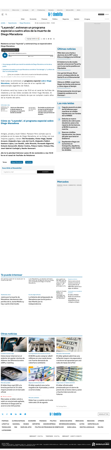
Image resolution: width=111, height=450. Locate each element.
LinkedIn (16, 414)
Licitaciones (6, 430)
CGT (33, 10)
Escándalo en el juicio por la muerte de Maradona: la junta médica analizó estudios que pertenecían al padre (46, 111)
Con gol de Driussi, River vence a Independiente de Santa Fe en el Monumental (68, 75)
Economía (33, 19)
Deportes (36, 424)
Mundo (26, 424)
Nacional (16, 424)
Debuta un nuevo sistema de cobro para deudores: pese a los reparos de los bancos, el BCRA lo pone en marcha (71, 124)
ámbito (3, 23)
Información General (67, 424)
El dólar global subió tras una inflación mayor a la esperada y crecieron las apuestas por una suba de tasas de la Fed (69, 359)
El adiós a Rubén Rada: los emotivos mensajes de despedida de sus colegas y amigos (74, 298)
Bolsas (65, 185)
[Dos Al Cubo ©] (100, 444)
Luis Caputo (25, 10)
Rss (15, 427)
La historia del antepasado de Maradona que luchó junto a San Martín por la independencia (41, 300)
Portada (5, 421)
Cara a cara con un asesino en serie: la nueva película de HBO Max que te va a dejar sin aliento (74, 284)
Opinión (76, 19)
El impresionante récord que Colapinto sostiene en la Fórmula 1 (69, 93)
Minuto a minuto (7, 396)
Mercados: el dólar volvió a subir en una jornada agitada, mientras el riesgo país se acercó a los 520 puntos (12, 402)
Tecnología (6, 427)
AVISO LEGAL (71, 427)
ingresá (107, 14)
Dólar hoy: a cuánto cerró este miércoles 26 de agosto (41, 401)
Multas (100, 427)
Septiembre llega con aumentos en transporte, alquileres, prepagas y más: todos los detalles (71, 146)
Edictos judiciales (87, 427)
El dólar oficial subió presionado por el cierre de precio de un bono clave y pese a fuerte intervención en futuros (69, 389)
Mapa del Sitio (26, 427)
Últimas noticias (18, 421)
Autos (81, 424)
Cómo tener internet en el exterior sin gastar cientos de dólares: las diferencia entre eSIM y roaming (13, 359)
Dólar (23, 19)
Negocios (66, 19)
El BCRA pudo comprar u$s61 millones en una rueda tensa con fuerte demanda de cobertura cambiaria (41, 359)
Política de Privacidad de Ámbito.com (49, 427)
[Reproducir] (5, 55)
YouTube (29, 162)
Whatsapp (25, 414)
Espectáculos (12, 23)
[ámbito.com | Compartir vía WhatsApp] (41, 39)
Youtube (20, 414)
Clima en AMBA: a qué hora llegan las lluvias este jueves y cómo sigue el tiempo (68, 84)
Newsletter (107, 18)
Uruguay (87, 19)
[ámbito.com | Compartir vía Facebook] (44, 39)
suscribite (101, 14)
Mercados (80, 421)
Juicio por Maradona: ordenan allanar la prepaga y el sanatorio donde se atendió (17, 110)
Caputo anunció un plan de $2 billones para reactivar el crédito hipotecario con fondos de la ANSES (71, 111)
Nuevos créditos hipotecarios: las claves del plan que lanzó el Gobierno (71, 135)
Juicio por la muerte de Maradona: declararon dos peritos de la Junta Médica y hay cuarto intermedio (12, 300)
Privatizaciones (41, 10)
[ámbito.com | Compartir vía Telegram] (51, 39)
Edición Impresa (49, 424)
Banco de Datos (66, 421)
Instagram (11, 414)
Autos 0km (60, 10)
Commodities (72, 185)
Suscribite (45, 171)
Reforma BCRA (69, 10)
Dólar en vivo (15, 10)
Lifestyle (5, 424)
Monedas (60, 185)
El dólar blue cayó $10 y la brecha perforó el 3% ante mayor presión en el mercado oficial (13, 388)
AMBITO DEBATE (72, 436)
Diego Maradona (25, 23)
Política (54, 19)
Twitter (2, 414)
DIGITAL (36, 436)
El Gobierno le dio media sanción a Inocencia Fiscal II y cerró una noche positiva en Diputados (69, 65)
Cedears (79, 185)
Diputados (51, 10)
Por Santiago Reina (61, 406)
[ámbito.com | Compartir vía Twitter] (46, 39)
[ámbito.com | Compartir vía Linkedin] (48, 39)
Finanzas (44, 19)
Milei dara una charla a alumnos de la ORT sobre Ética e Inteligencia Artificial (68, 55)
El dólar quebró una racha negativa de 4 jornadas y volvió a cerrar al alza (41, 387)
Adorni (78, 10)
